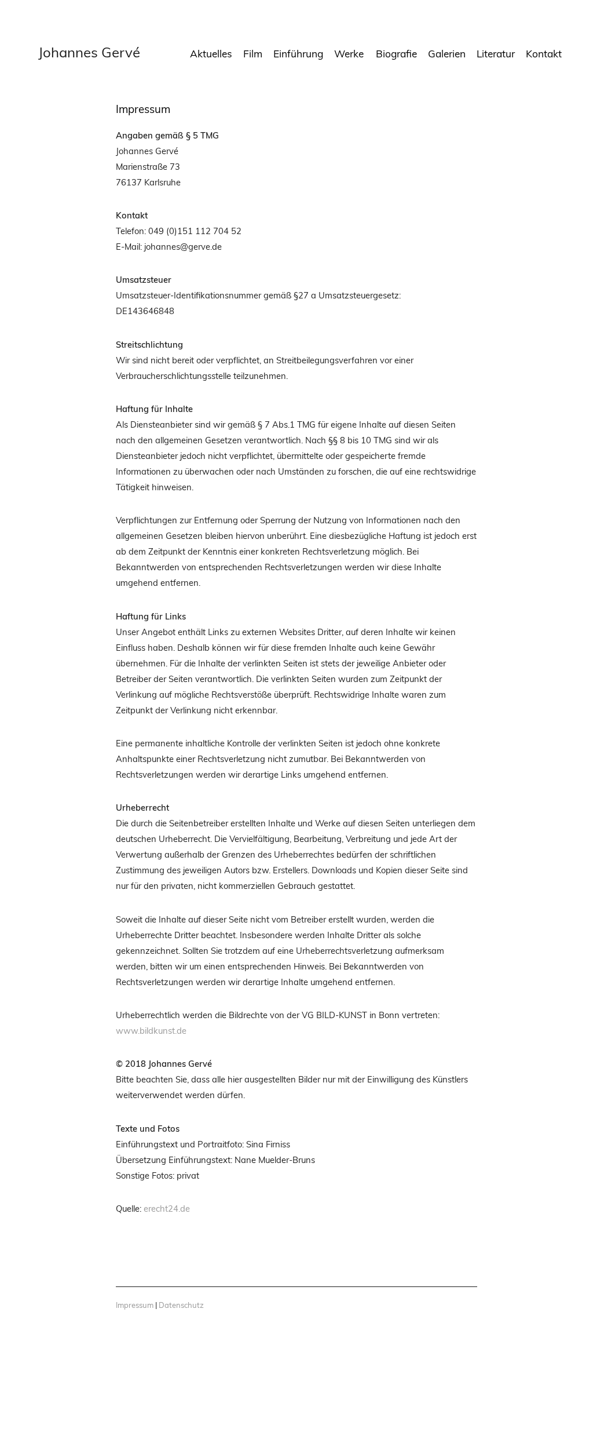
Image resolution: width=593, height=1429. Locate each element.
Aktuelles (211, 54)
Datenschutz (181, 1305)
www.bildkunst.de (151, 1030)
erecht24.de (167, 1208)
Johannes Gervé (89, 52)
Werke (349, 54)
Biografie (396, 54)
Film (252, 54)
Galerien (447, 54)
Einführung (298, 54)
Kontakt (544, 54)
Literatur (496, 54)
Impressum (134, 1305)
